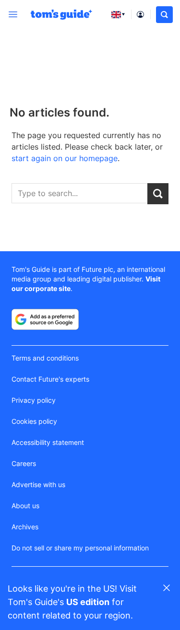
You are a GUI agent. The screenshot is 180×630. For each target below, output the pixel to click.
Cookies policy (34, 421)
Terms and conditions (45, 358)
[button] (164, 14)
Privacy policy (34, 400)
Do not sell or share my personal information (80, 548)
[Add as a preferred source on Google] (45, 319)
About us (25, 506)
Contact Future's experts (50, 379)
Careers (24, 463)
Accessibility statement (48, 442)
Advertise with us (38, 484)
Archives (25, 527)
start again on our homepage (65, 158)
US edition (87, 602)
